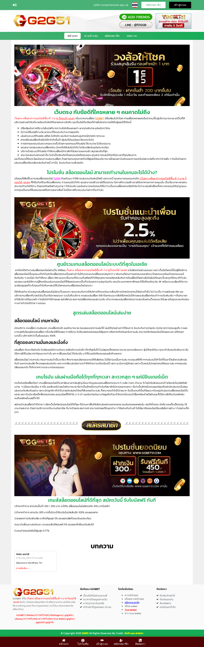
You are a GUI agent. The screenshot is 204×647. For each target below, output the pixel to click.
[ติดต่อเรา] (140, 640)
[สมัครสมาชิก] (121, 640)
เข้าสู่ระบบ (102, 644)
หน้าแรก (72, 36)
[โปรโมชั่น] (82, 640)
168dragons (56, 615)
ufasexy (19, 619)
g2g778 (50, 622)
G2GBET (99, 118)
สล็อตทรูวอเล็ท (132, 602)
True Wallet (59, 619)
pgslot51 (40, 622)
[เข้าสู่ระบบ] (102, 640)
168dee (30, 615)
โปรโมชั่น (82, 644)
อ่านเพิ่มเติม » (22, 568)
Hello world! (22, 554)
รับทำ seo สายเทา (134, 633)
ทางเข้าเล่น (91, 36)
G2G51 (85, 633)
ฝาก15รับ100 (45, 619)
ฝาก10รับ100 (42, 615)
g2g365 (68, 615)
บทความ (132, 36)
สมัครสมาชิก (112, 36)
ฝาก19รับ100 (30, 619)
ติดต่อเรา (140, 644)
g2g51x (70, 619)
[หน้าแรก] (63, 640)
